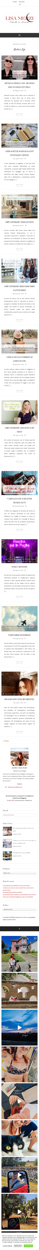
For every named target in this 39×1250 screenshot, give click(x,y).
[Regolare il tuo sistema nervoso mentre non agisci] (19, 1212)
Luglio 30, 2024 (18, 158)
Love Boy (21, 559)
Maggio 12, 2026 (18, 90)
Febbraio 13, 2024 (19, 225)
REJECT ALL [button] (18, 1245)
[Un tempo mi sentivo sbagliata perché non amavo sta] (19, 1101)
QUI (12, 800)
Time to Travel (24, 349)
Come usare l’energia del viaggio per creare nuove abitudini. (18, 897)
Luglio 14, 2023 (19, 435)
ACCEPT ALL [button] (28, 1245)
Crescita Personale (10, 75)
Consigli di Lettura (9, 143)
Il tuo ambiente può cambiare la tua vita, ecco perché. (16, 885)
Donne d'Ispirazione (24, 214)
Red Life (17, 78)
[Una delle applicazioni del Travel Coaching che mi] (19, 954)
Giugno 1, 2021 (19, 702)
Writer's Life (25, 78)
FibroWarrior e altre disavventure (16, 627)
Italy (16, 559)
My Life (27, 75)
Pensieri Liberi (19, 629)
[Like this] (25, 90)
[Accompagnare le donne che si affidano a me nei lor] (19, 1064)
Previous (6, 741)
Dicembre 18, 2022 (19, 506)
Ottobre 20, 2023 (19, 293)
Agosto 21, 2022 (18, 570)
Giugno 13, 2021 (18, 638)
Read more (19, 113)
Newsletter (22, 1)
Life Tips (27, 143)
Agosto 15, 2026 (17, 856)
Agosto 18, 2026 (17, 834)
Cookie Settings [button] (7, 1246)
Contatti (15, 1)
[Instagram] (19, 4)
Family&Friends (8, 559)
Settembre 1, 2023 (19, 364)
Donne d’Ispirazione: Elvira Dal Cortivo (19, 222)
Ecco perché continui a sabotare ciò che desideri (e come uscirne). (19, 894)
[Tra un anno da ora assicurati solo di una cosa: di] (19, 1138)
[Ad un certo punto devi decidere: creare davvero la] (19, 991)
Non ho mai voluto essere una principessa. (19, 699)
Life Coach (20, 75)
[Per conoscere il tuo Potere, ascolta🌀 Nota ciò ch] (19, 1175)
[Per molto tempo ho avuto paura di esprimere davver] (19, 1028)
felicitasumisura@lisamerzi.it (15, 787)
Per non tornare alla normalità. (19, 635)
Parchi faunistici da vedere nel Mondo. (22, 853)
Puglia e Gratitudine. (19, 567)
